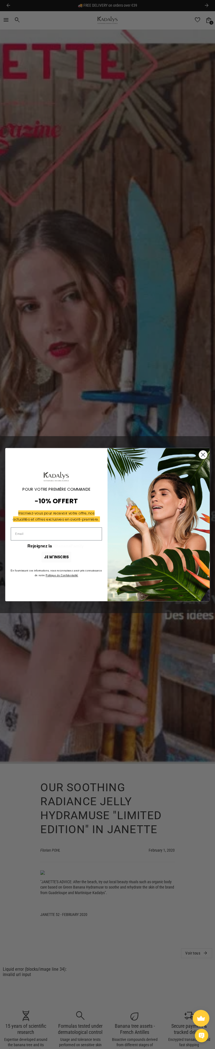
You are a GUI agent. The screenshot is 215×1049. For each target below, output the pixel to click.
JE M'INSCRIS (56, 556)
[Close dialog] (203, 454)
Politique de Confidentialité (62, 575)
